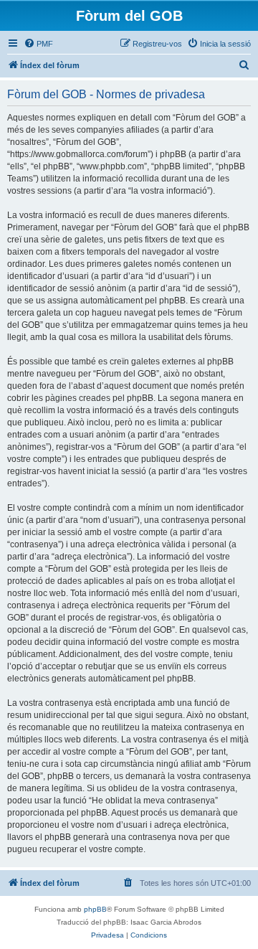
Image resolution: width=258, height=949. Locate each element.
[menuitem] (38, 43)
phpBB (95, 909)
